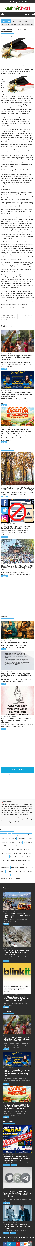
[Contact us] (30, 1244)
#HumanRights (5, 842)
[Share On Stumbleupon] (26, 1244)
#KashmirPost (4, 857)
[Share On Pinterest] (18, 1244)
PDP (2, 875)
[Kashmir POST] (2, 14)
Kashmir (3, 871)
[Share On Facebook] (5, 1244)
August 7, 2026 (8, 994)
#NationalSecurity (19, 864)
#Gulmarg (29, 838)
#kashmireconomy (6, 853)
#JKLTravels (11, 849)
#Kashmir (26, 849)
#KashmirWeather (26, 857)
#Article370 (3, 835)
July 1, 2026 (5, 427)
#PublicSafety (24, 867)
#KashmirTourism (15, 857)
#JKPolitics (19, 849)
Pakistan (29, 871)
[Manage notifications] (30, 1242)
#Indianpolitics (28, 842)
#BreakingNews (16, 835)
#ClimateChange (27, 835)
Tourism (19, 875)
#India (12, 842)
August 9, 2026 (8, 948)
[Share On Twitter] (9, 1244)
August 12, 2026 (9, 911)
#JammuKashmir (26, 846)
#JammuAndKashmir (15, 846)
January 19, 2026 (6, 716)
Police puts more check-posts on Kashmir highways (8, 317)
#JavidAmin (4, 849)
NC (17, 871)
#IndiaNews (19, 842)
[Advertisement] (17, 595)
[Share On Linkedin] (13, 1244)
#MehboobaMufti (12, 860)
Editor (14, 36)
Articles (3, 649)
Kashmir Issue (11, 871)
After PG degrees (14, 308)
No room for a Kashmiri (29, 316)
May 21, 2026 (5, 640)
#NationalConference (6, 864)
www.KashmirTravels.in (7, 878)
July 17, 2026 (5, 353)
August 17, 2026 (6, 563)
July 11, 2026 (8, 1189)
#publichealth (14, 867)
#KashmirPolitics (27, 853)
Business (6, 923)
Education (4, 308)
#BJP (9, 835)
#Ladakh (3, 860)
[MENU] (33, 14)
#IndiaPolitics (4, 846)
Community (4, 496)
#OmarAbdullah (5, 867)
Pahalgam (22, 871)
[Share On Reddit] (22, 1244)
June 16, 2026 (8, 1222)
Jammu (31, 867)
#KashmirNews (16, 853)
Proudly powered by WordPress (12, 1241)
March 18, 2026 (6, 671)
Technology (14, 1165)
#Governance (21, 838)
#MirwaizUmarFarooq (24, 860)
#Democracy (4, 838)
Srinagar (13, 875)
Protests (7, 875)
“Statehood (18, 878)
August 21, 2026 (6, 486)
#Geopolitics (12, 838)
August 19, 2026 (6, 524)
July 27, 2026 (8, 1154)
